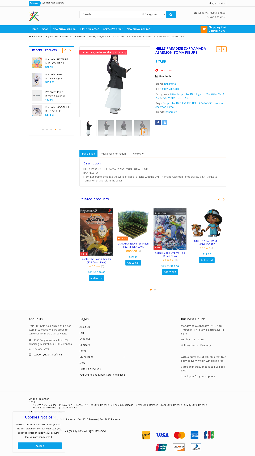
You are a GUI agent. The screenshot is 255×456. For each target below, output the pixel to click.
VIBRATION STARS (178, 98)
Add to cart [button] (97, 278)
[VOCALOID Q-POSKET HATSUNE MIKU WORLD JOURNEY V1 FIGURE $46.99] (223, 49)
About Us (84, 327)
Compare (84, 344)
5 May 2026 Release (195, 405)
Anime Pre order (112, 29)
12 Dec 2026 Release (97, 405)
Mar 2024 (211, 94)
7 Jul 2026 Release (67, 407)
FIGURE (186, 103)
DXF (192, 94)
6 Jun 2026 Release (44, 407)
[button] (147, 134)
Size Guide (164, 76)
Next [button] (144, 81)
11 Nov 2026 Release (71, 405)
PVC (164, 98)
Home (34, 29)
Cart (81, 332)
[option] (115, 82)
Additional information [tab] (113, 153)
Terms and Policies (90, 368)
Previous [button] (85, 81)
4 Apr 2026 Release (171, 405)
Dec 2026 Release (87, 419)
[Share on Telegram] (164, 122)
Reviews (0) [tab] (138, 153)
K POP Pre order (89, 29)
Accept (40, 445)
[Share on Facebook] (158, 122)
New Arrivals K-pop (64, 29)
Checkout (84, 338)
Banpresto (170, 83)
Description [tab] (88, 153)
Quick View (99, 259)
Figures (200, 94)
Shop (45, 29)
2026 (32, 402)
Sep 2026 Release (110, 419)
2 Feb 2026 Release (122, 405)
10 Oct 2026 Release (45, 405)
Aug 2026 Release (65, 419)
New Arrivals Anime (138, 29)
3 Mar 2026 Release (147, 405)
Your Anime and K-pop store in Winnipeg (102, 374)
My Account (86, 356)
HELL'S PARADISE (202, 103)
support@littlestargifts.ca (48, 354)
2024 (173, 94)
